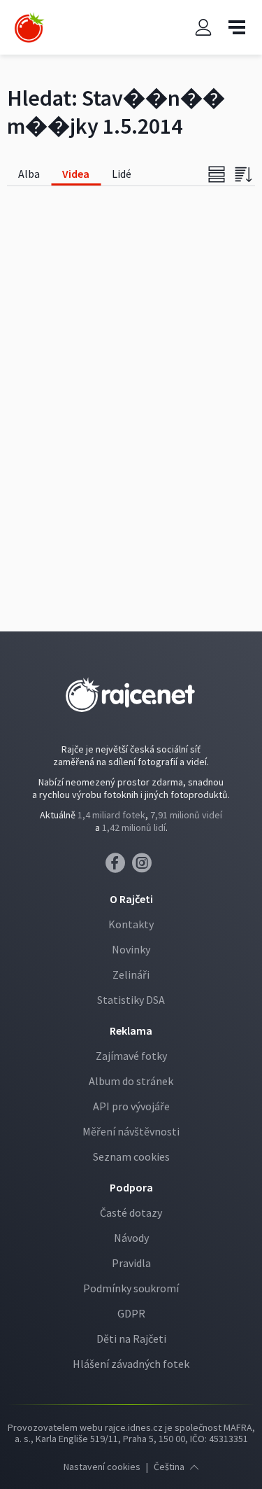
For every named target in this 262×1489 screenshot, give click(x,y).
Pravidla (131, 1263)
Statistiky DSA (131, 1000)
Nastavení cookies (102, 1466)
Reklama (131, 1030)
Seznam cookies (131, 1156)
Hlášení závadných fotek (131, 1364)
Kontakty (131, 924)
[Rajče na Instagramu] (144, 866)
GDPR (131, 1313)
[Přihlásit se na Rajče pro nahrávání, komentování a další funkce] (203, 27)
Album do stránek (131, 1081)
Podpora (131, 1187)
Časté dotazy (131, 1212)
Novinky (131, 949)
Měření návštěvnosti (131, 1131)
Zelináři (131, 974)
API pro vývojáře (131, 1106)
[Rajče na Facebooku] (118, 866)
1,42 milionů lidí (134, 827)
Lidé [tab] (121, 174)
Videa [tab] (75, 174)
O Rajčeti (131, 899)
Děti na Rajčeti (131, 1338)
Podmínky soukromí (131, 1288)
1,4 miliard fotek (111, 815)
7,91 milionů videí (186, 815)
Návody (131, 1238)
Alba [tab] (29, 174)
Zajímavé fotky (131, 1056)
